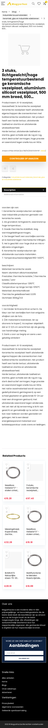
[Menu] (3, 3)
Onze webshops (9, 689)
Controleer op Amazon (24, 158)
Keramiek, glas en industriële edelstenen (21, 18)
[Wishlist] (39, 3)
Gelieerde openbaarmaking (14, 710)
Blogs (4, 685)
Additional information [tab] (14, 194)
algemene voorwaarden (12, 707)
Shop (14, 12)
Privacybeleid (8, 703)
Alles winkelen (8, 678)
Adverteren (7, 692)
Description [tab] (9, 190)
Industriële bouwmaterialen (15, 15)
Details (43, 151)
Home (4, 12)
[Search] (33, 3)
